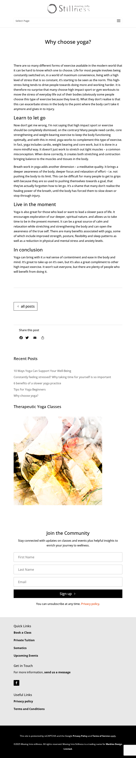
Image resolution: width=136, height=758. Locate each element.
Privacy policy (90, 604)
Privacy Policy (80, 735)
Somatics (20, 648)
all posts (28, 306)
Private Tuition (24, 640)
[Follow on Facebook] (16, 683)
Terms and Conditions (29, 709)
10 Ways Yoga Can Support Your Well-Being (42, 371)
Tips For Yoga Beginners (30, 389)
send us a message (57, 672)
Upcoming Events (26, 656)
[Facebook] (21, 338)
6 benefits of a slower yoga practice (37, 383)
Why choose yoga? (26, 396)
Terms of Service (101, 735)
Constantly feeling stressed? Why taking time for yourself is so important (62, 377)
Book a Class (22, 633)
